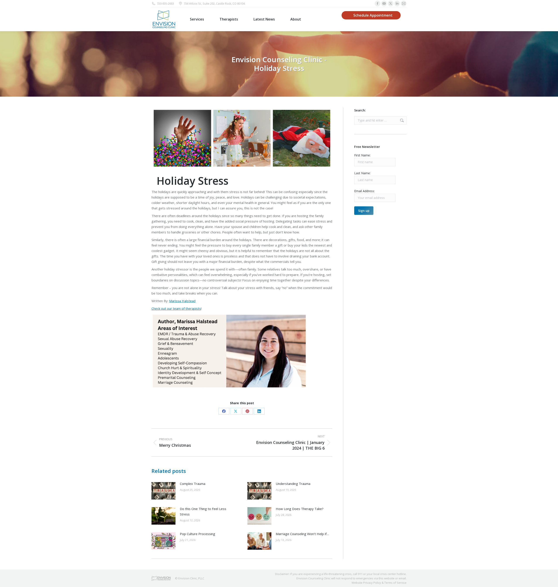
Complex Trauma (192, 483)
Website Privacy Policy (366, 583)
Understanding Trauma (293, 483)
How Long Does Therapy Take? (299, 509)
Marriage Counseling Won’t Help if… (302, 534)
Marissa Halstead (182, 301)
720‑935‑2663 (165, 3)
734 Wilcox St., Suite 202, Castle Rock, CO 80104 (214, 3)
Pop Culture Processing (197, 534)
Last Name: (362, 173)
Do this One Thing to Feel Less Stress (203, 511)
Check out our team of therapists (176, 308)
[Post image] (163, 491)
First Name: (362, 155)
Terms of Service (395, 583)
